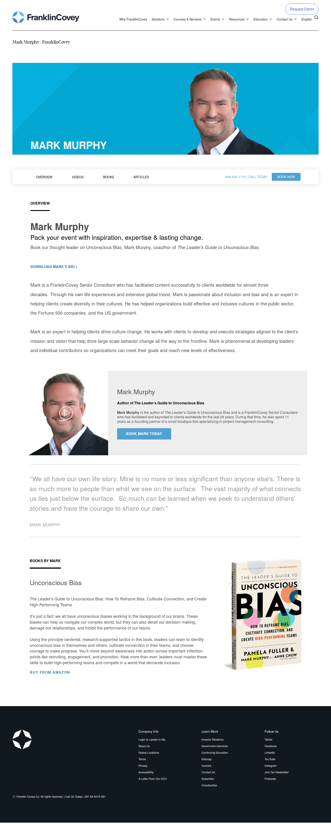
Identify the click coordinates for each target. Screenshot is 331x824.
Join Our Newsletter (277, 772)
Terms (142, 759)
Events (215, 19)
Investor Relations (213, 739)
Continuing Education (215, 752)
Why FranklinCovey (133, 19)
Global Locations (148, 752)
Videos (78, 177)
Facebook (271, 746)
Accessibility (146, 772)
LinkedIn (270, 752)
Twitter (268, 739)
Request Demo (302, 8)
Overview (44, 177)
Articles (141, 177)
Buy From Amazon (50, 672)
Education (261, 19)
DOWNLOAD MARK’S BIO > (53, 266)
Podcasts (270, 779)
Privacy (142, 765)
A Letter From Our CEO (152, 779)
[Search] (316, 17)
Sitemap (207, 759)
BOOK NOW (286, 176)
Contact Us (284, 19)
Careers (206, 765)
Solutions (158, 19)
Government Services (215, 746)
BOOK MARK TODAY (144, 433)
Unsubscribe (209, 785)
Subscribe (208, 779)
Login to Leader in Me (151, 739)
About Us (144, 746)
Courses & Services (188, 19)
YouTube (270, 759)
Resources (237, 19)
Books (108, 177)
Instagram (271, 765)
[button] (167, 19)
